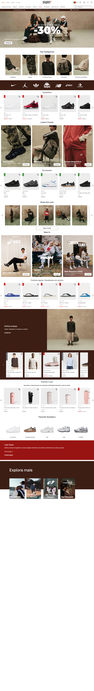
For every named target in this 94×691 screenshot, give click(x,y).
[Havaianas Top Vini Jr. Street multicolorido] (67, 291)
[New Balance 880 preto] (12, 181)
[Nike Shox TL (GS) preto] (67, 103)
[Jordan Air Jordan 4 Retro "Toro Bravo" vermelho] (30, 103)
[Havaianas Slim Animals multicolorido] (49, 291)
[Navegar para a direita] (93, 108)
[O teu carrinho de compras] (91, 2)
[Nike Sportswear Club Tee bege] (33, 360)
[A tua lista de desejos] (87, 2)
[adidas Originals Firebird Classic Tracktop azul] (70, 360)
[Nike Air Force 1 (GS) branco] (49, 103)
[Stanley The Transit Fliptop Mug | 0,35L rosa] (12, 396)
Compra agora (8, 455)
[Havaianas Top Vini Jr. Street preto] (30, 291)
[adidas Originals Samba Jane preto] (67, 181)
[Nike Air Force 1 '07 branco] (12, 103)
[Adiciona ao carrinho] (19, 96)
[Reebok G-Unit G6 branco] (49, 181)
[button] (10, 451)
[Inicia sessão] (84, 2)
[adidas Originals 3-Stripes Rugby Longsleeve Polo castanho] (14, 360)
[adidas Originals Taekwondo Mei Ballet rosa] (51, 360)
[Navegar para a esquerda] (1, 108)
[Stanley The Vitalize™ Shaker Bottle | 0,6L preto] (30, 396)
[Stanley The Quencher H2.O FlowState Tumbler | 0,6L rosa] (67, 396)
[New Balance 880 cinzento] (30, 181)
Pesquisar (80, 7)
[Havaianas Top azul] (12, 291)
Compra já (7, 332)
